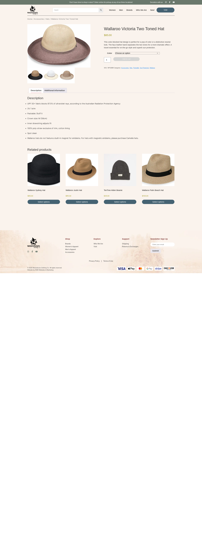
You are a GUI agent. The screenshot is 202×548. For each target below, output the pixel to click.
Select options (44, 202)
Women (112, 10)
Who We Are (141, 10)
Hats (47, 19)
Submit (155, 251)
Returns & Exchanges (130, 246)
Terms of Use (108, 261)
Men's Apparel (70, 249)
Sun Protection (144, 68)
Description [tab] (36, 90)
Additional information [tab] (54, 90)
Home (29, 19)
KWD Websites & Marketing (44, 270)
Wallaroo (152, 68)
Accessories (39, 19)
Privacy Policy (94, 261)
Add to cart (126, 59)
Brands (129, 10)
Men (121, 10)
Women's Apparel (71, 246)
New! (152, 10)
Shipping (125, 244)
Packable (136, 68)
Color (109, 53)
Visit (165, 10)
